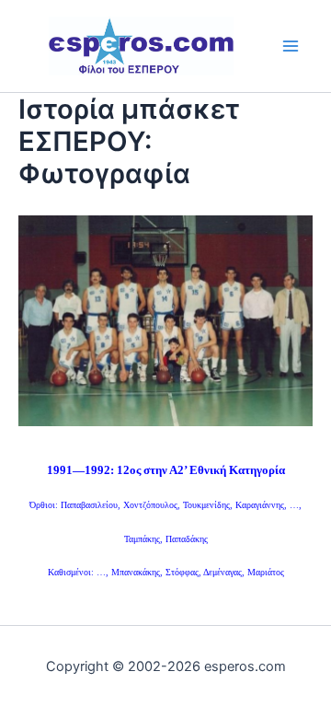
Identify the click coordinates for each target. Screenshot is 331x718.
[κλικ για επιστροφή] (165, 318)
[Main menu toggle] (291, 45)
